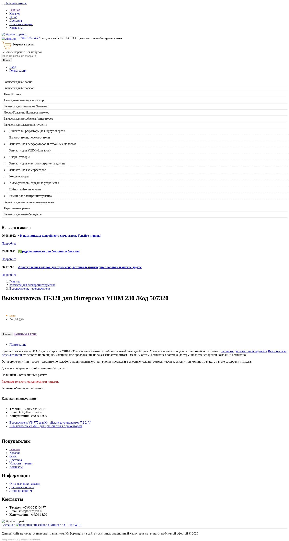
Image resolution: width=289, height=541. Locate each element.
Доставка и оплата (21, 487)
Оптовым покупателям (24, 483)
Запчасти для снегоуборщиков (23, 214)
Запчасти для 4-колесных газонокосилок (29, 202)
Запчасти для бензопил (18, 82)
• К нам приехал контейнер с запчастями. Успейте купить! (59, 235)
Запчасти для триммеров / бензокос (26, 106)
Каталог (14, 13)
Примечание (17, 344)
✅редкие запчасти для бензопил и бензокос (49, 251)
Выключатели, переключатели (29, 288)
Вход (12, 67)
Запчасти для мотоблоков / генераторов (28, 118)
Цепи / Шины (12, 94)
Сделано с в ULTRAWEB (42, 524)
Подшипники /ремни (17, 208)
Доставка (15, 20)
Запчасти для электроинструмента (25, 124)
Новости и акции (21, 24)
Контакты (16, 27)
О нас (13, 17)
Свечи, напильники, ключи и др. (24, 100)
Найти (6, 60)
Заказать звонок (16, 3)
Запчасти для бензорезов (19, 88)
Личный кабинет (20, 490)
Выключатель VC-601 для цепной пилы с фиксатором (45, 426)
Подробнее (9, 243)
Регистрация (17, 70)
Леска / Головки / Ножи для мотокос (26, 112)
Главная (14, 10)
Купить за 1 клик (25, 334)
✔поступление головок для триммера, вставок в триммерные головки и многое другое (80, 267)
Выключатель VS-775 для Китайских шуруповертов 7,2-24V (50, 422)
